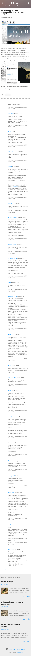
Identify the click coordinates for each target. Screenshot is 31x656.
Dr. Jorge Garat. (12, 258)
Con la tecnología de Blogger (16, 649)
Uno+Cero (11, 114)
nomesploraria (12, 377)
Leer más (26, 596)
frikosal (14, 3)
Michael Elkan (20, 652)
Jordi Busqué (12, 417)
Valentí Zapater (12, 245)
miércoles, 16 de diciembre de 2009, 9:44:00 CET (16, 564)
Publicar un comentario (9, 570)
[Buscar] (29, 3)
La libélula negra (7, 582)
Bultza (10, 166)
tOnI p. (10, 391)
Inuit (9, 132)
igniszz (10, 102)
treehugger (11, 492)
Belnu (9, 461)
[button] (29, 10)
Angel (9, 365)
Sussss (10, 204)
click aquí (15, 186)
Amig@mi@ (11, 476)
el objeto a (11, 525)
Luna (9, 282)
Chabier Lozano (12, 217)
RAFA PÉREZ (12, 151)
